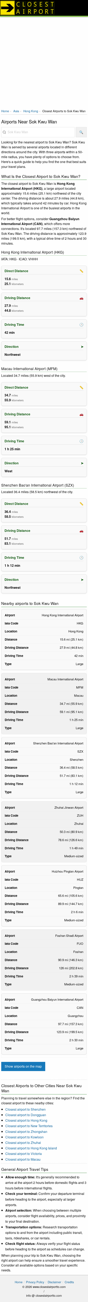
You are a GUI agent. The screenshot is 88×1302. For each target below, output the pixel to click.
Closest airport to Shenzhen (25, 1109)
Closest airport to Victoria (23, 1153)
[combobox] (38, 132)
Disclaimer (54, 1282)
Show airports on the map (23, 1066)
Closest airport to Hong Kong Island (31, 1148)
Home (5, 111)
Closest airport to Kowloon (24, 1137)
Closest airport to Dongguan (25, 1114)
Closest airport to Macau (23, 1159)
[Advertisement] (44, 62)
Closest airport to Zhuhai (23, 1142)
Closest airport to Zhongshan (26, 1131)
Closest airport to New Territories (29, 1125)
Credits (69, 1282)
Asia (16, 111)
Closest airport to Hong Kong (26, 1120)
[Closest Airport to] (44, 8)
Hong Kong (30, 111)
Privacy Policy (35, 1282)
